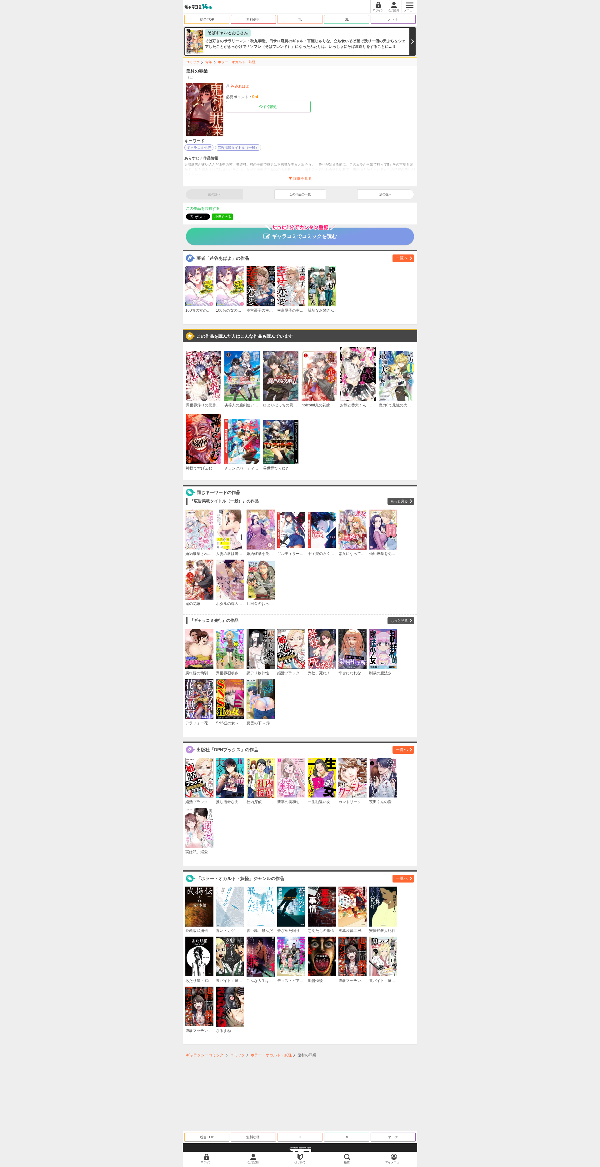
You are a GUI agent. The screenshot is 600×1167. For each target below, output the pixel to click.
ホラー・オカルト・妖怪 (237, 62)
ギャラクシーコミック (204, 1055)
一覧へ (402, 258)
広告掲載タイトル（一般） (238, 147)
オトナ (393, 19)
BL (347, 19)
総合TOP (207, 19)
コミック (193, 62)
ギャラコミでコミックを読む (304, 236)
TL (300, 19)
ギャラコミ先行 (199, 147)
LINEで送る (222, 217)
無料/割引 (253, 19)
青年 (208, 62)
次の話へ (385, 194)
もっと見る (399, 501)
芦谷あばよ (240, 86)
